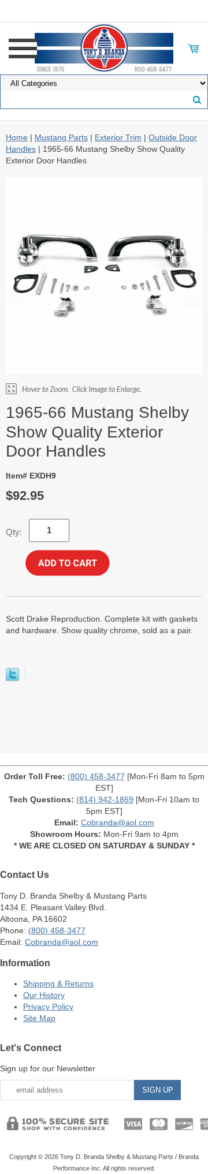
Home (17, 137)
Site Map (39, 1018)
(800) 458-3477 (96, 776)
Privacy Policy (48, 1006)
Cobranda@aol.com (117, 822)
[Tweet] (12, 678)
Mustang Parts (61, 137)
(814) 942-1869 (104, 799)
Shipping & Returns (58, 983)
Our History (44, 995)
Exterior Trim (118, 137)
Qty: (14, 532)
